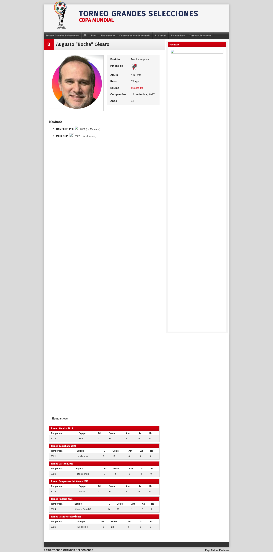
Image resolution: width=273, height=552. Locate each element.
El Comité (160, 35)
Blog (93, 35)
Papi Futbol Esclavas (217, 550)
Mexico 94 (137, 88)
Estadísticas (178, 35)
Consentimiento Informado (134, 35)
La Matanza (83, 456)
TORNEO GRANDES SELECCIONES (138, 13)
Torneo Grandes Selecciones (62, 35)
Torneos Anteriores (200, 35)
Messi (82, 491)
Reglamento (108, 35)
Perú (81, 438)
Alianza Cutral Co (83, 509)
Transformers (82, 473)
